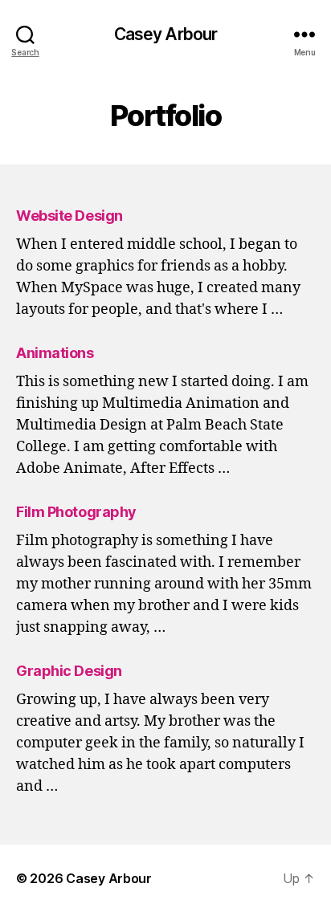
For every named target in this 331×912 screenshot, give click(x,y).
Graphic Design (69, 670)
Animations (55, 352)
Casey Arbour (166, 34)
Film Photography (76, 511)
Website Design (69, 215)
